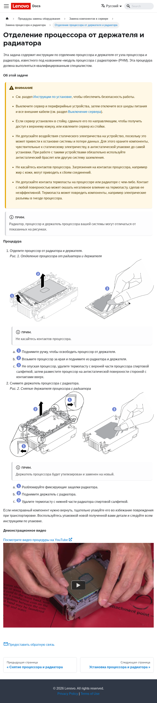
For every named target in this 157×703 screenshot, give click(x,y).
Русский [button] (112, 6)
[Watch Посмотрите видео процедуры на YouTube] (78, 585)
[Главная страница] (7, 19)
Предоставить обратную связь (31, 644)
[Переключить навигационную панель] (6, 6)
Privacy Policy (67, 693)
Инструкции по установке (52, 97)
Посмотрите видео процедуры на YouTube (35, 540)
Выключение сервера (84, 111)
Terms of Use (90, 693)
